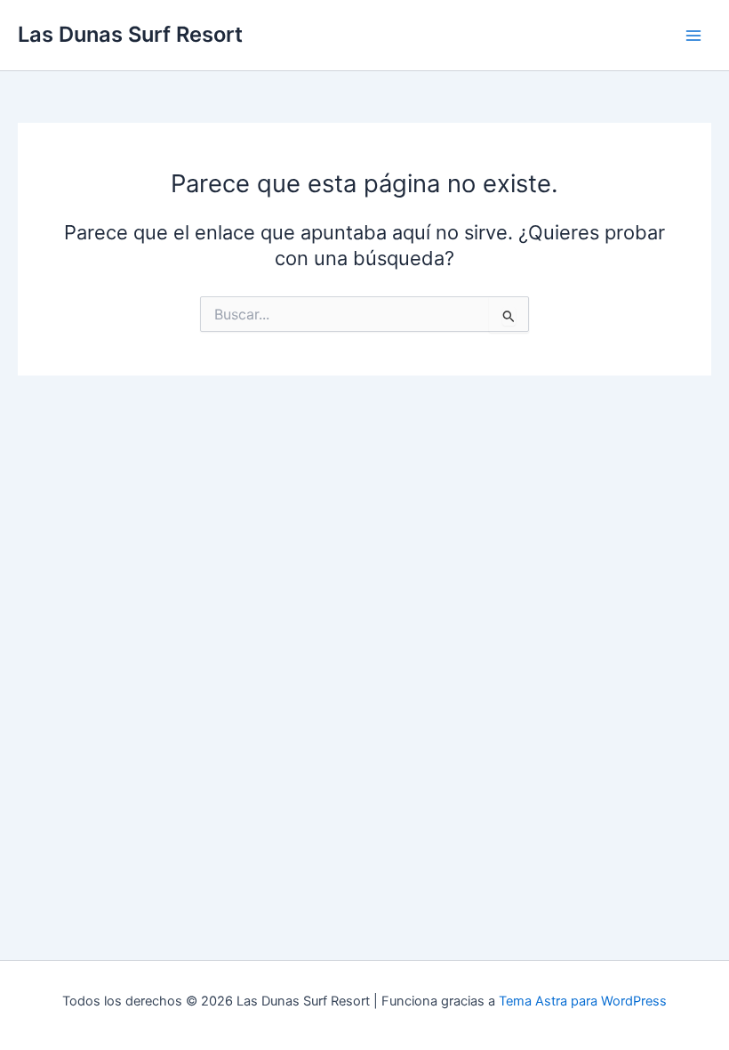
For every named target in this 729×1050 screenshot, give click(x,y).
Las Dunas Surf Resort (130, 34)
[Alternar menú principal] (693, 34)
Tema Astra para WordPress (583, 1001)
